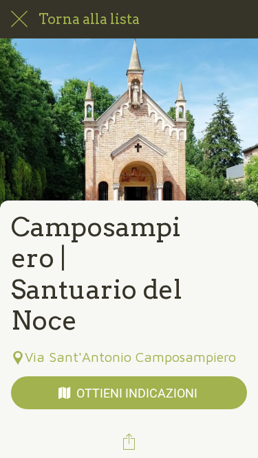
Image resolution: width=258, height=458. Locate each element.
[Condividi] (129, 441)
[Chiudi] (19, 19)
